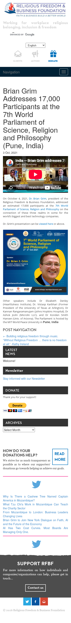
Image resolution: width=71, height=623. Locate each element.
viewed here (46, 224)
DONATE (53, 61)
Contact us (35, 587)
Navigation (11, 71)
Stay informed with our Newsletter (24, 378)
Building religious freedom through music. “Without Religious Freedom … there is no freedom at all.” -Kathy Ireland (35, 340)
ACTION (35, 61)
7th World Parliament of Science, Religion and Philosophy (35, 207)
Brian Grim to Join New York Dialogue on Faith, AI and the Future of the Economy (35, 522)
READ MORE (60, 457)
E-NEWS (17, 61)
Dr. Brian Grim (38, 198)
